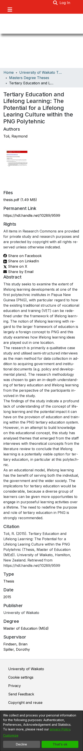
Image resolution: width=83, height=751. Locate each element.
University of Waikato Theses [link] (41, 72)
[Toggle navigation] (10, 9)
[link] (20, 199)
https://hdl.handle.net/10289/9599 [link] (31, 215)
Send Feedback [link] (21, 694)
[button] (55, 2)
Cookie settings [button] (20, 677)
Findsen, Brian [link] (15, 644)
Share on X (17, 266)
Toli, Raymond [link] (15, 136)
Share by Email (20, 271)
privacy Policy (60, 729)
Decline (21, 744)
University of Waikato (26, 669)
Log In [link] (65, 2)
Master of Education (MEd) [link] (26, 628)
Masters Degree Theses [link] (29, 77)
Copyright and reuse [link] (25, 702)
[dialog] (41, 731)
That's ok (60, 744)
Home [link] (9, 72)
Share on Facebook (24, 256)
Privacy (14, 685)
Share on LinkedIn (23, 261)
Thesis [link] (8, 581)
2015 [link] (7, 597)
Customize (10, 735)
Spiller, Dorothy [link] (16, 649)
